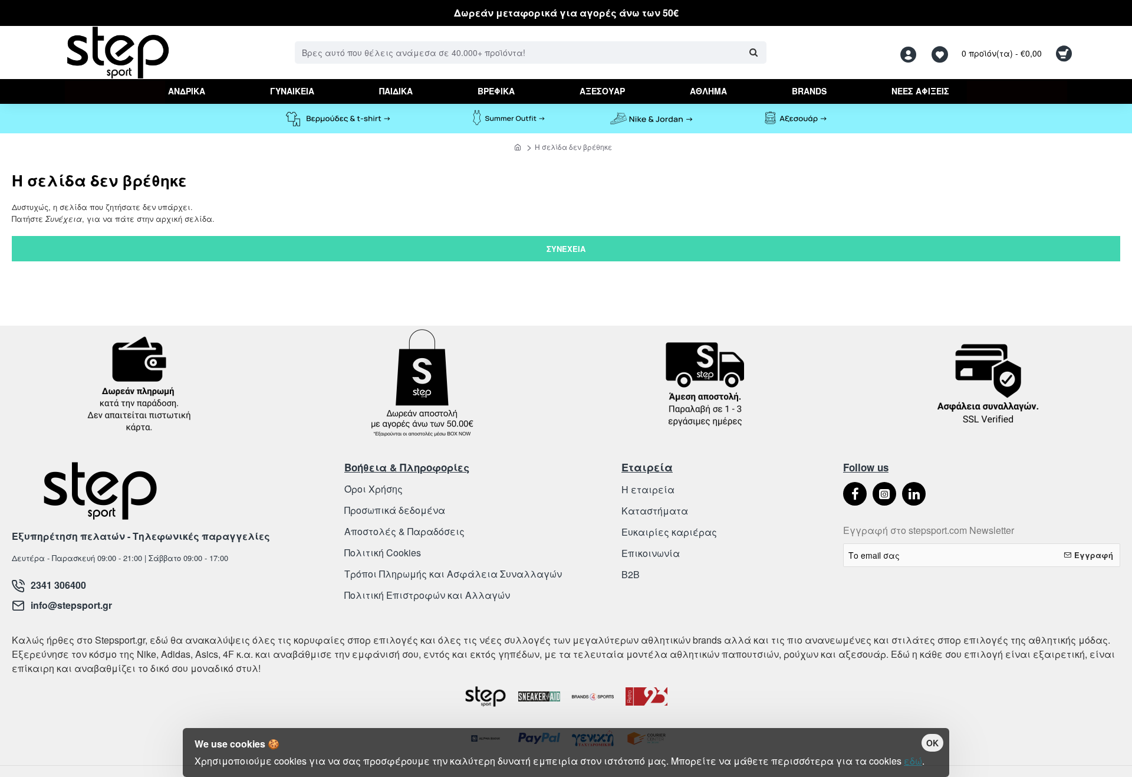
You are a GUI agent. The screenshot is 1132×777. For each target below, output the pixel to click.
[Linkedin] (914, 494)
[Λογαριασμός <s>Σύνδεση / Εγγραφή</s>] (911, 52)
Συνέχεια (566, 248)
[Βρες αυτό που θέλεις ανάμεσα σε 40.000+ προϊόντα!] (753, 52)
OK (932, 743)
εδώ (913, 761)
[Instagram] (884, 494)
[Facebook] (855, 494)
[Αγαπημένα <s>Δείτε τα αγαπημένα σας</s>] (941, 52)
